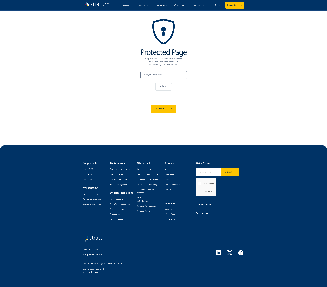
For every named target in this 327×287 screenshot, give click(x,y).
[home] (98, 5)
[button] (127, 5)
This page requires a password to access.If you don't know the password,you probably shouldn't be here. (163, 62)
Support (218, 5)
